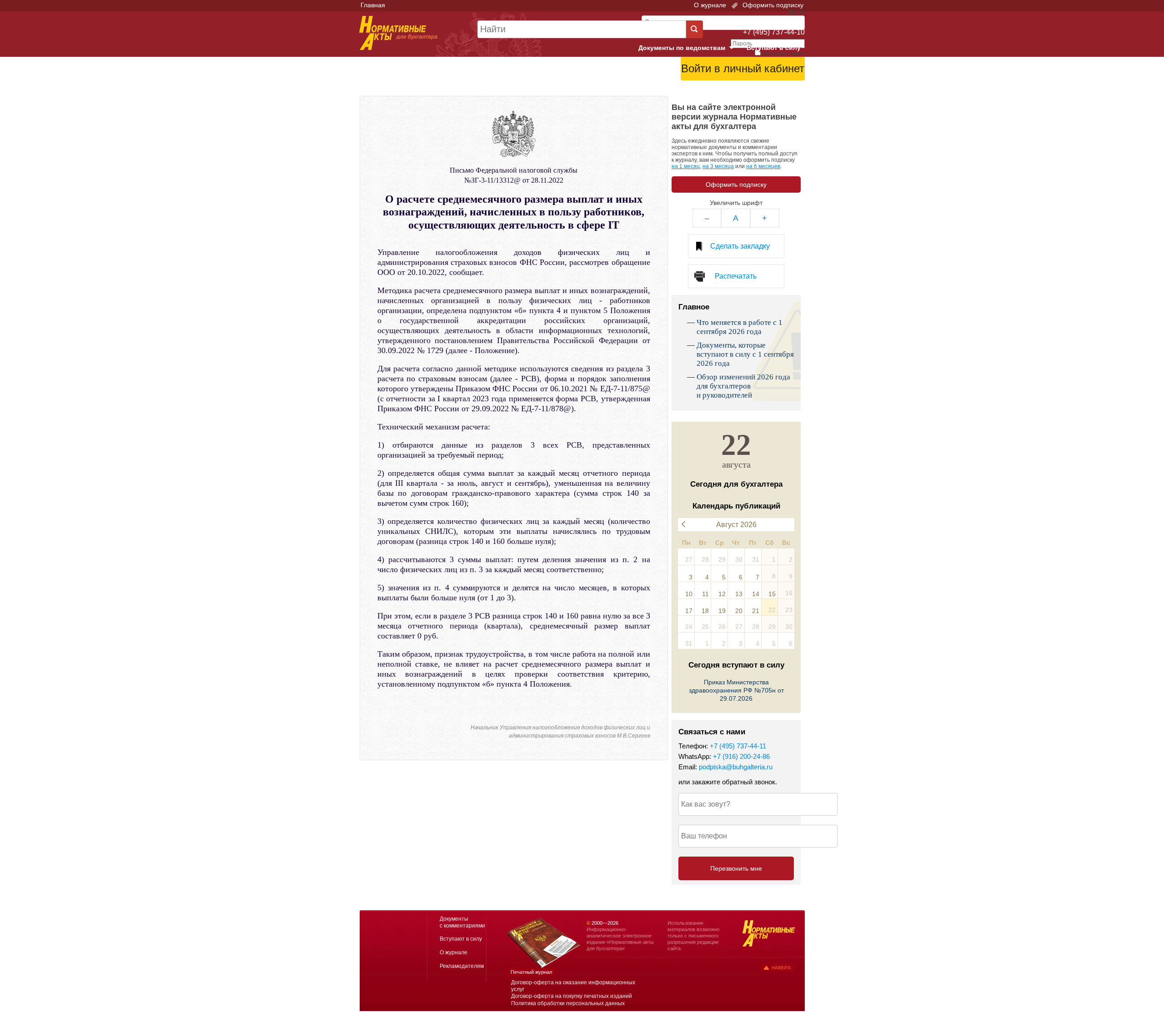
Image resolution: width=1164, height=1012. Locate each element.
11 (705, 594)
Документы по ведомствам (689, 48)
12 (722, 594)
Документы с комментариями (462, 922)
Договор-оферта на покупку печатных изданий (571, 996)
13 (739, 594)
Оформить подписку (772, 5)
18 (705, 610)
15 (772, 594)
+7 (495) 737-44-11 (738, 746)
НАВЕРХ (781, 967)
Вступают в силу (774, 47)
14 (755, 594)
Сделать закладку (740, 246)
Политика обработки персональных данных (568, 1003)
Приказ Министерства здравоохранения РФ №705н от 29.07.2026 (736, 690)
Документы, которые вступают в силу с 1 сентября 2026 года (745, 354)
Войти (753, 91)
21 (755, 610)
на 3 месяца (718, 166)
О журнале (710, 5)
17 (688, 610)
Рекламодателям (462, 966)
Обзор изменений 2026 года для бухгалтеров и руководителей (743, 386)
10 (688, 594)
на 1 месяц (686, 166)
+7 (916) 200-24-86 (741, 756)
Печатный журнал (531, 972)
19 (722, 610)
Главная (373, 5)
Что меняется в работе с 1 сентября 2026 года (740, 327)
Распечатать (736, 276)
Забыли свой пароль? (770, 84)
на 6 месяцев (763, 166)
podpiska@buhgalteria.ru (736, 767)
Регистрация (784, 91)
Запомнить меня (783, 53)
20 (739, 610)
